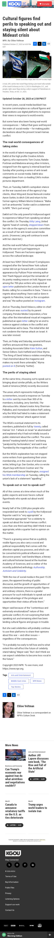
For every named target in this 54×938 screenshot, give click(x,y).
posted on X (9, 366)
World (7, 801)
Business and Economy (13, 766)
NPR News (37, 681)
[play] (4, 934)
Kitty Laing (34, 221)
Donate (45, 4)
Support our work (12, 905)
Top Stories (16, 687)
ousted (24, 310)
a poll (30, 511)
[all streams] (50, 934)
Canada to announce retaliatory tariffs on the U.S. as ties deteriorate (15, 811)
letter (25, 321)
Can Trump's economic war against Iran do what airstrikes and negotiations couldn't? (15, 777)
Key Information (11, 882)
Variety (37, 426)
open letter (8, 286)
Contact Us (9, 910)
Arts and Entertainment (21, 675)
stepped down (36, 225)
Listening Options (12, 899)
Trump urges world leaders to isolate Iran (37, 808)
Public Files (9, 888)
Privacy (8, 893)
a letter (8, 399)
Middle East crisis (18, 681)
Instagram (39, 300)
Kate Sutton (36, 348)
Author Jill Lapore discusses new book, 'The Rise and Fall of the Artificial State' (38, 763)
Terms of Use (10, 876)
